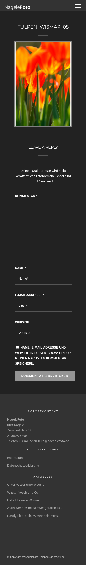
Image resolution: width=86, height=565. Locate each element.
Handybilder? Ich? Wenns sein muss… (33, 516)
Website (22, 322)
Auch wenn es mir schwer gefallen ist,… (35, 508)
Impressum (15, 458)
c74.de (60, 557)
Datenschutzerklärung (23, 465)
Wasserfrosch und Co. (22, 493)
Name (20, 268)
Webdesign (46, 557)
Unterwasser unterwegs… (25, 485)
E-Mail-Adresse (29, 295)
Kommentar (26, 196)
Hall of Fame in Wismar (23, 500)
